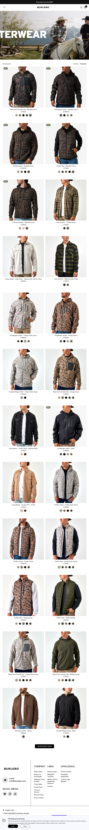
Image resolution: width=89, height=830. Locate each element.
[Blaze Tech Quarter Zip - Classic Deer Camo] (23, 651)
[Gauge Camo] (19, 115)
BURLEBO (11, 813)
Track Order (38, 784)
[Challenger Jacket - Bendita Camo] (65, 87)
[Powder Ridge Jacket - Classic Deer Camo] (23, 369)
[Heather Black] (25, 454)
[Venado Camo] (23, 228)
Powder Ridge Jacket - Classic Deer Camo (23, 392)
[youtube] (5, 794)
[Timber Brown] (67, 228)
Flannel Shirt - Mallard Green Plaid (66, 279)
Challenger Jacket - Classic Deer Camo (23, 335)
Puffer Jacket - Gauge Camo (23, 561)
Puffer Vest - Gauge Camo (23, 618)
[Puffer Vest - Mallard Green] (65, 595)
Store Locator (52, 771)
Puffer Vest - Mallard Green (66, 618)
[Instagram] (10, 794)
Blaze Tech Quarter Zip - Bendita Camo (23, 109)
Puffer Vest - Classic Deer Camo (66, 561)
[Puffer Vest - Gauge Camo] (23, 595)
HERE (51, 2)
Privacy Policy (39, 798)
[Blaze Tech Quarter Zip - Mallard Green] (65, 651)
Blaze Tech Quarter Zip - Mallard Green (66, 674)
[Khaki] (21, 454)
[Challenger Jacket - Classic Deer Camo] (23, 313)
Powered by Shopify (22, 813)
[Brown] (23, 736)
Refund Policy (39, 795)
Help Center (38, 771)
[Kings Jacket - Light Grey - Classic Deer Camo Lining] (23, 256)
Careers (50, 786)
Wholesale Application (65, 775)
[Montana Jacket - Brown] (23, 708)
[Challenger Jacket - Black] (65, 426)
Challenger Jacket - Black (66, 448)
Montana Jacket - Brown (23, 731)
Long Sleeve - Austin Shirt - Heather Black (23, 448)
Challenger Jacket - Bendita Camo (66, 109)
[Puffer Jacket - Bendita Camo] (23, 143)
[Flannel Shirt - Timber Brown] (65, 200)
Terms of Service (37, 791)
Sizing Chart (38, 787)
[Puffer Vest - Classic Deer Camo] (65, 539)
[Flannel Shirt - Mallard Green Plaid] (65, 256)
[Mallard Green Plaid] (64, 228)
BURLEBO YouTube (50, 775)
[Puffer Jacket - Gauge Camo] (23, 539)
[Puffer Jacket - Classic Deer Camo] (65, 482)
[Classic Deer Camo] (16, 115)
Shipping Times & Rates (39, 780)
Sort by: (76, 64)
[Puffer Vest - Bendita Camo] (65, 143)
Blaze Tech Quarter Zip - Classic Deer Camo (23, 674)
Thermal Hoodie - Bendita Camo (23, 222)
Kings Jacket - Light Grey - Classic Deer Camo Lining (23, 279)
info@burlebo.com (17, 781)
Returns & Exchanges (38, 775)
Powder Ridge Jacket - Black (66, 731)
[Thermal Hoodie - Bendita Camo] (23, 200)
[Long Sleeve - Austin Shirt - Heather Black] (23, 426)
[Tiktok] (15, 794)
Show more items (44, 746)
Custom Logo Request (65, 780)
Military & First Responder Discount (52, 781)
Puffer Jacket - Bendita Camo (23, 166)
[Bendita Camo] (30, 115)
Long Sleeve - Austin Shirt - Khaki (23, 505)
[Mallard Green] (26, 115)
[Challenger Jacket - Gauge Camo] (65, 313)
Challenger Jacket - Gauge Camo (66, 335)
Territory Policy (66, 771)
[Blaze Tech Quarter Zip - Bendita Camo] (23, 87)
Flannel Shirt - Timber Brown (66, 222)
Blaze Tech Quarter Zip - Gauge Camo (66, 392)
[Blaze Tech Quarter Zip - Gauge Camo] (65, 369)
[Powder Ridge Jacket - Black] (65, 708)
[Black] (23, 115)
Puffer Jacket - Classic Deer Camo (66, 505)
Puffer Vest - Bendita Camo (66, 166)
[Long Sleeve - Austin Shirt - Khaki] (23, 482)
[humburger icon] (4, 7)
